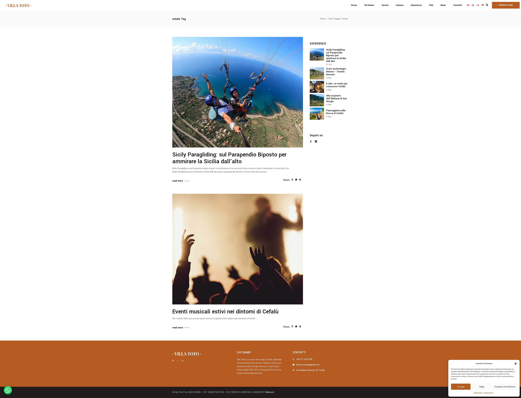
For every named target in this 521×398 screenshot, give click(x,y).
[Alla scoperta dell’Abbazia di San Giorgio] (317, 100)
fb (173, 360)
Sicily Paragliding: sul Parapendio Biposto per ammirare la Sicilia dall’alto (229, 158)
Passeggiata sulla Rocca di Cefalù (335, 112)
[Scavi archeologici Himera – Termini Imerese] (317, 73)
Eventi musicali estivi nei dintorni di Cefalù (225, 312)
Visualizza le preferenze (504, 387)
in (182, 360)
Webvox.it (270, 392)
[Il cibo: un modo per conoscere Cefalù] (317, 87)
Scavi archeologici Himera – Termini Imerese (336, 71)
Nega (481, 387)
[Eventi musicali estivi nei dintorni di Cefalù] (237, 249)
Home (322, 18)
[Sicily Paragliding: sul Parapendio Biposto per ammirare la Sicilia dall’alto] (237, 92)
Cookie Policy (478, 393)
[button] (515, 363)
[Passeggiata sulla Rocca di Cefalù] (317, 114)
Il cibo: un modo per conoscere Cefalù (336, 85)
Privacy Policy (488, 393)
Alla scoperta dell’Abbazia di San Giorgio (336, 98)
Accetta (460, 387)
